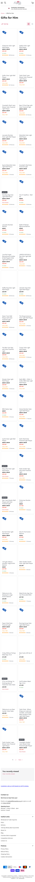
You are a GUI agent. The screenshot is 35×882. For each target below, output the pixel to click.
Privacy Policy (4, 849)
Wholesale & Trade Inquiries (9, 820)
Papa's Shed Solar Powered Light (7, 624)
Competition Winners (7, 838)
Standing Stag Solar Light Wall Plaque (7, 195)
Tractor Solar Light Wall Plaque (24, 348)
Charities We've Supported (8, 835)
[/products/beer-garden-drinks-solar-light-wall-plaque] (26, 553)
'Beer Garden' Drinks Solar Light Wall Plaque (26, 562)
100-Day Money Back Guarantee (10, 827)
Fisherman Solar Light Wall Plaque (8, 46)
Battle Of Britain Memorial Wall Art (24, 225)
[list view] (32, 24)
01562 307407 (6, 803)
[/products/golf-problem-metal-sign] (26, 672)
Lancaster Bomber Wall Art (7, 225)
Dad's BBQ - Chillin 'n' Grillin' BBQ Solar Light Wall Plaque (26, 380)
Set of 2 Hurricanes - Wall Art (25, 532)
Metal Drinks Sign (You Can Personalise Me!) (25, 594)
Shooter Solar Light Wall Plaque (7, 380)
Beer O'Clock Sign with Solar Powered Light (25, 106)
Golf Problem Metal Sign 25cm (25, 682)
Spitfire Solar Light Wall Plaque (24, 46)
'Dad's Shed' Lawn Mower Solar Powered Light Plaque (25, 77)
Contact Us (4, 841)
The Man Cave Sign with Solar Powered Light (8, 349)
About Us (3, 830)
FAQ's (2, 822)
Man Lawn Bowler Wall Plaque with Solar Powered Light (9, 501)
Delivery (3, 825)
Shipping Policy (5, 854)
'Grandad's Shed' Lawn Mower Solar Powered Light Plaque (8, 107)
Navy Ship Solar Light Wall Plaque (8, 469)
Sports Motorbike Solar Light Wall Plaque (9, 166)
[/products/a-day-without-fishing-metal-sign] (9, 644)
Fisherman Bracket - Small (25, 501)
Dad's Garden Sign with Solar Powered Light (25, 470)
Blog (2, 833)
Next (20, 760)
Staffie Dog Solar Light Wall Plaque (8, 288)
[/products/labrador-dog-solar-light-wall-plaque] (26, 279)
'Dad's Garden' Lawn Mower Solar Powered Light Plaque (8, 744)
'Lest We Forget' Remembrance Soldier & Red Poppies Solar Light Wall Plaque (8, 257)
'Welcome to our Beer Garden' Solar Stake (8, 710)
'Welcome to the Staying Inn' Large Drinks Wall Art (7, 594)
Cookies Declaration (6, 857)
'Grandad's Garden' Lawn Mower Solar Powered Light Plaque (25, 744)
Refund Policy (5, 851)
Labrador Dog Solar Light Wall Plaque (25, 288)
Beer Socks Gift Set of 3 (25, 654)
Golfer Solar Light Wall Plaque (8, 76)
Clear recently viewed (9, 774)
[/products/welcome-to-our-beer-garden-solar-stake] (9, 700)
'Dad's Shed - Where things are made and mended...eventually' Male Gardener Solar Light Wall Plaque (25, 712)
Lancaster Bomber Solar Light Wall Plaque (9, 136)
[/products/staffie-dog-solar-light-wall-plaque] (9, 279)
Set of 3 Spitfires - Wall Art (25, 195)
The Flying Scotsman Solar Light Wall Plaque (26, 317)
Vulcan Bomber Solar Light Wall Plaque (25, 410)
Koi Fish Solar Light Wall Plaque (7, 532)
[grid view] (28, 24)
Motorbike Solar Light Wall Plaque (25, 136)
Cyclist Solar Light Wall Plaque (8, 439)
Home (2, 13)
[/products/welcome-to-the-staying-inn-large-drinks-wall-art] (9, 584)
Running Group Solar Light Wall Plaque (25, 624)
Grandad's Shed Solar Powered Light (25, 166)
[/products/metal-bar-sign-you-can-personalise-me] (26, 584)
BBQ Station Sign (7, 409)
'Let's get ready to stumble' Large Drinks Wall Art (8, 563)
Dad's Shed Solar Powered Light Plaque (25, 439)
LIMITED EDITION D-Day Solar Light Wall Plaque (25, 256)
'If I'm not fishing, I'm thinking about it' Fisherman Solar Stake (8, 683)
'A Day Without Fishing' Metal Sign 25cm (9, 654)
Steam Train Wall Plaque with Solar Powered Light (7, 317)
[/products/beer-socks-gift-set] (26, 644)
